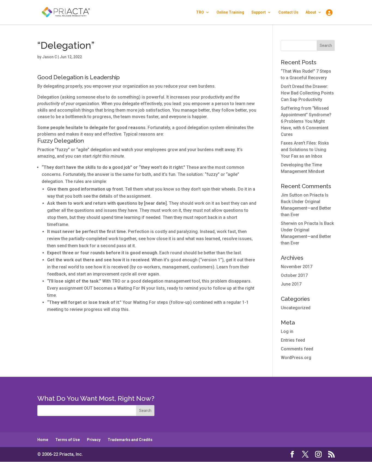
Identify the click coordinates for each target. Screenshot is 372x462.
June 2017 (291, 284)
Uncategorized (295, 307)
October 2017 (294, 275)
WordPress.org (296, 357)
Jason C (49, 57)
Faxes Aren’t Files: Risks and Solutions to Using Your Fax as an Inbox (305, 149)
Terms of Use (67, 439)
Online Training (230, 12)
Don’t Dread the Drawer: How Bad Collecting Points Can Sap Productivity (307, 93)
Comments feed (297, 348)
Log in (287, 331)
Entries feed (293, 340)
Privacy (93, 439)
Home (42, 439)
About (311, 12)
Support (258, 12)
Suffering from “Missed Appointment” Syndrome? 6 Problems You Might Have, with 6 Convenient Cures (306, 121)
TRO (200, 12)
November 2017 (296, 266)
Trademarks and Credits (130, 439)
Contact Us (288, 12)
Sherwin (289, 223)
